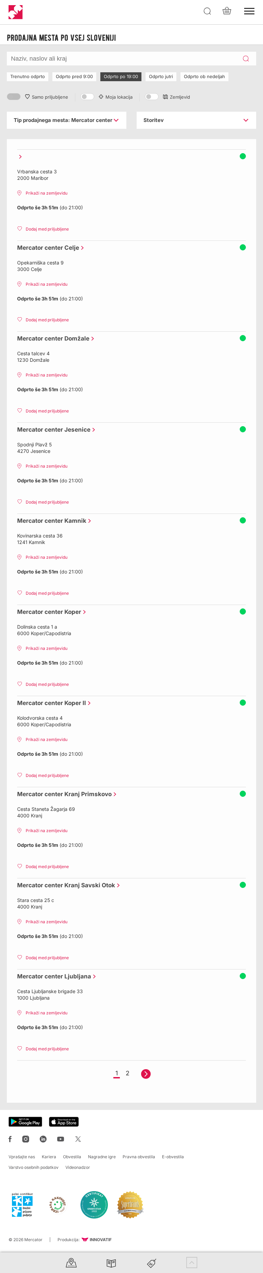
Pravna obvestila (139, 1156)
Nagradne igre (102, 1156)
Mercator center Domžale (51, 338)
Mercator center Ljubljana (52, 976)
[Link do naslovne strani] (16, 12)
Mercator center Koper (47, 611)
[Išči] (207, 11)
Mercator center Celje (46, 247)
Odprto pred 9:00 (74, 76)
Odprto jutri (161, 76)
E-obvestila (173, 1156)
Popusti (151, 1262)
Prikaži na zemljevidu (46, 193)
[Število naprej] (146, 1074)
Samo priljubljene (50, 97)
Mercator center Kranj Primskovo (62, 794)
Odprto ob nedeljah (204, 76)
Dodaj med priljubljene (47, 229)
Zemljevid (180, 97)
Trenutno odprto (27, 76)
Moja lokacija (119, 97)
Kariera (49, 1156)
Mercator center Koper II (50, 703)
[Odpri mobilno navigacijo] (249, 10)
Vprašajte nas (22, 1156)
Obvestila (72, 1156)
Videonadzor (77, 1167)
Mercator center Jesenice (52, 429)
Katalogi (111, 1262)
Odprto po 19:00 (121, 76)
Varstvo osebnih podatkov (34, 1167)
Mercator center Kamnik (50, 520)
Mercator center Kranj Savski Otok (64, 885)
